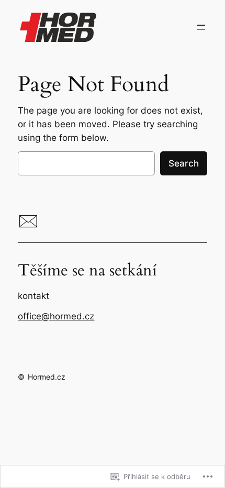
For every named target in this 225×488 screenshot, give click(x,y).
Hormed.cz (46, 376)
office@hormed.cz (56, 316)
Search (183, 163)
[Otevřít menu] (201, 27)
